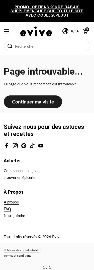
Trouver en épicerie (19, 177)
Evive (56, 236)
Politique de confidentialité (21, 250)
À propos (11, 202)
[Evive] (36, 31)
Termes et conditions (17, 255)
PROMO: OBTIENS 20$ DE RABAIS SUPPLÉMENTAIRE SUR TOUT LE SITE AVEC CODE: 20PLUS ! (47, 11)
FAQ (7, 208)
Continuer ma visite (33, 101)
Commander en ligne (21, 170)
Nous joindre (14, 215)
